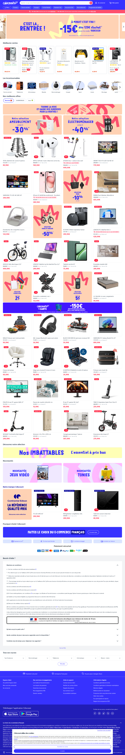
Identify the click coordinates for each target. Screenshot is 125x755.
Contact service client (69, 682)
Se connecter (6, 688)
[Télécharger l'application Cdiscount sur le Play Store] (29, 714)
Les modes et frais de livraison (41, 682)
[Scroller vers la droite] (120, 60)
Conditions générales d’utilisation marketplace (106, 685)
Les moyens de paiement (40, 685)
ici (16, 583)
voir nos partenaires (33, 736)
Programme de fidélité (95, 7)
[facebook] (94, 713)
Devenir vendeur (37, 693)
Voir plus (62, 664)
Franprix (117, 746)
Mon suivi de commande (9, 685)
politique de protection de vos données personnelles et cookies (95, 743)
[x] (108, 713)
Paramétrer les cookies (62, 746)
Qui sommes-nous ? (68, 690)
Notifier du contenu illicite (70, 685)
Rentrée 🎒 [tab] (8, 100)
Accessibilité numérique (69, 693)
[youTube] (112, 713)
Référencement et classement (101, 690)
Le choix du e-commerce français (13, 723)
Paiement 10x (57, 7)
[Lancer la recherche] (90, 2)
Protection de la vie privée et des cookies (104, 693)
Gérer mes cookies (98, 696)
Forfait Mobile (46, 7)
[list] (62, 60)
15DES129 (52, 11)
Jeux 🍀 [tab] (30, 100)
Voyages (36, 7)
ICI (35, 569)
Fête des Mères (111, 727)
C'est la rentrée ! (25, 7)
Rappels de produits (68, 688)
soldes (51, 727)
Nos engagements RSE (39, 690)
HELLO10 (93, 11)
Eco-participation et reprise (100, 698)
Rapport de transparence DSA (101, 701)
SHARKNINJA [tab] (20, 100)
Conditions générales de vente (101, 682)
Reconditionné (81, 7)
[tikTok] (103, 713)
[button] (5, 87)
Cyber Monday (67, 727)
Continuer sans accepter (104, 730)
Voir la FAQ (62, 648)
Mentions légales (98, 688)
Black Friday (58, 727)
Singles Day (76, 727)
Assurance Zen (69, 7)
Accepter (62, 751)
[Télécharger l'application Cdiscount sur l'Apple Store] (11, 714)
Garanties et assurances (39, 688)
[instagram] (99, 713)
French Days (84, 727)
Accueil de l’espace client (10, 682)
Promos (15, 7)
